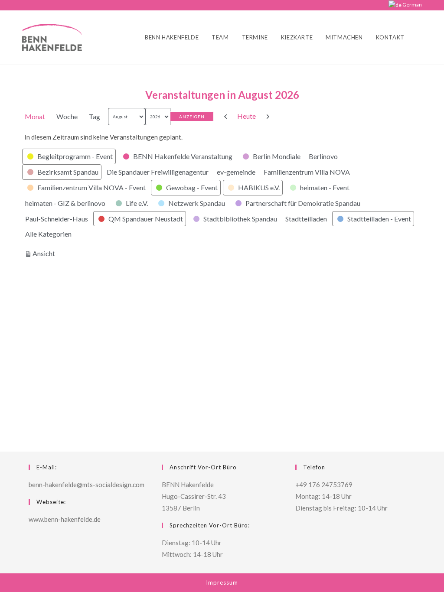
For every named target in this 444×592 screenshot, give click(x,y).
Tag (94, 116)
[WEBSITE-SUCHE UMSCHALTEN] (419, 37)
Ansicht (45, 253)
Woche (67, 116)
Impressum (222, 582)
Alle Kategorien (48, 234)
